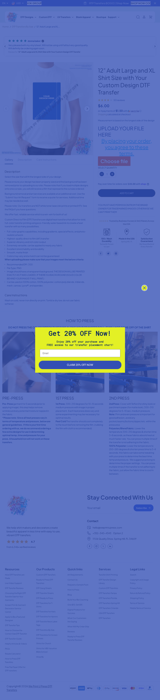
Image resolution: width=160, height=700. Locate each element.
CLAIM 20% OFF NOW (80, 364)
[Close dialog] (144, 288)
